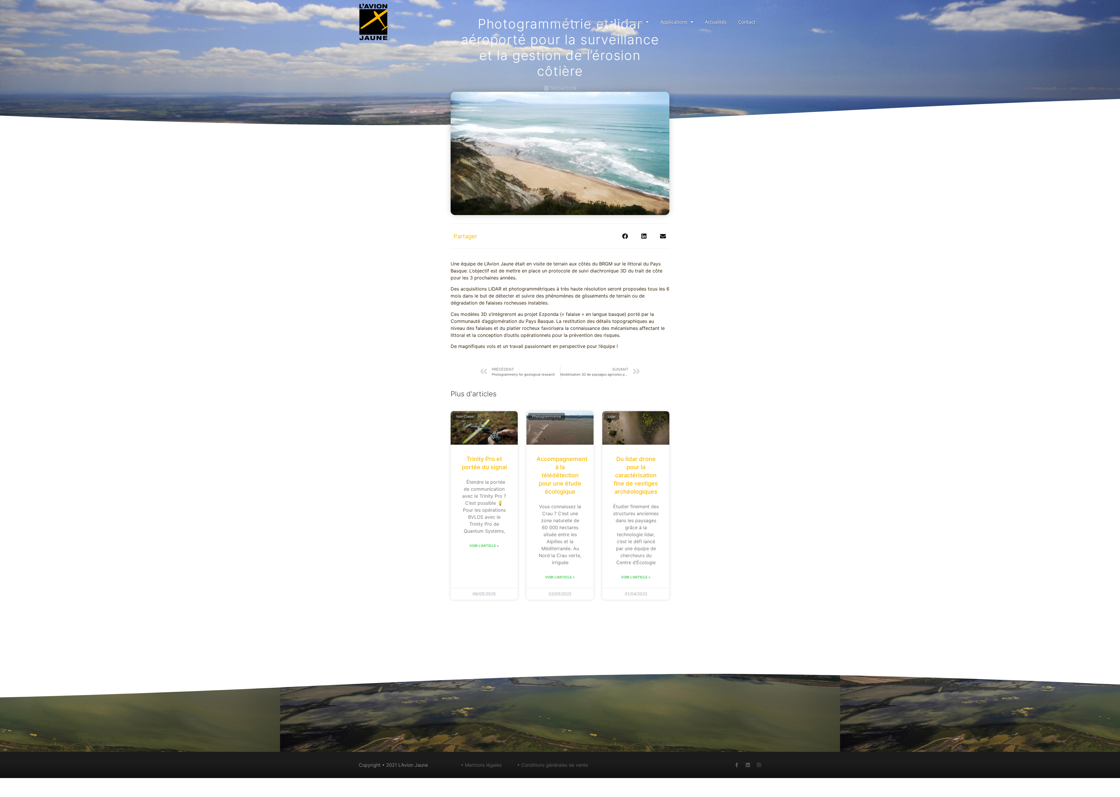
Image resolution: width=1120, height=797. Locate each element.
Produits (597, 22)
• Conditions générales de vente (552, 765)
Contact (746, 22)
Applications (673, 22)
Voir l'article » (484, 545)
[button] (624, 236)
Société (563, 22)
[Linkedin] (748, 765)
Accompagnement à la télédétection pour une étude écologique (562, 475)
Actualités (716, 22)
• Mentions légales (481, 765)
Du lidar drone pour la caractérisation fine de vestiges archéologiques (636, 475)
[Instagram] (759, 765)
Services (634, 22)
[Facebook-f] (736, 765)
